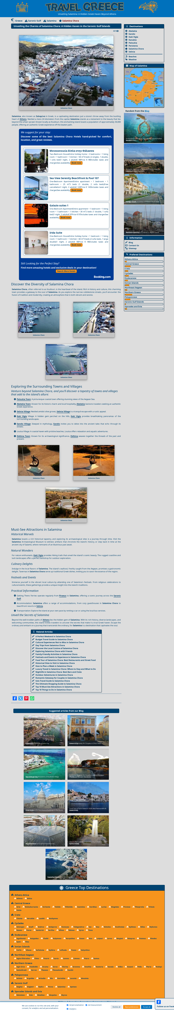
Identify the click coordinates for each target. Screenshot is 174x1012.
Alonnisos (20, 995)
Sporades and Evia (133, 306)
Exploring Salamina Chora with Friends (54, 651)
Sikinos (71, 930)
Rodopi (158, 967)
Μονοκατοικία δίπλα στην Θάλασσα (72, 150)
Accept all (146, 1007)
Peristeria (133, 45)
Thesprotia (139, 907)
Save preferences (131, 1007)
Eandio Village (24, 424)
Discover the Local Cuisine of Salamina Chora (57, 648)
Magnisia (115, 907)
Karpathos (70, 938)
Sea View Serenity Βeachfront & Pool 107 (74, 178)
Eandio (56, 424)
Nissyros (131, 938)
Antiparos (52, 927)
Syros (81, 930)
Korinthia (61, 978)
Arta (18, 907)
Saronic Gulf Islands (134, 301)
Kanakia (133, 40)
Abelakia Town (24, 404)
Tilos (27, 942)
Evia (31, 995)
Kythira (51, 950)
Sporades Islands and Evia (27, 991)
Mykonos (153, 927)
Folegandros (78, 927)
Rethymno (53, 918)
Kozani (130, 967)
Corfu (18, 950)
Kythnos (132, 927)
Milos (142, 927)
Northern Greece (133, 292)
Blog (81, 710)
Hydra (41, 987)
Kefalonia (40, 950)
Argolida (30, 978)
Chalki (45, 938)
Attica (29, 898)
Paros (28, 930)
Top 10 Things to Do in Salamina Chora (54, 689)
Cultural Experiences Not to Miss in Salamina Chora (60, 642)
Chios (36, 958)
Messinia (85, 978)
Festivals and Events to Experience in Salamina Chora (61, 657)
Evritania (46, 907)
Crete (127, 268)
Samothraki (21, 970)
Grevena (76, 967)
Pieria (148, 967)
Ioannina (81, 907)
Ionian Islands (131, 283)
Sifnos (61, 930)
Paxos (73, 950)
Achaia (19, 978)
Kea (97, 927)
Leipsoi (99, 938)
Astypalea (34, 938)
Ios (89, 927)
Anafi (30, 927)
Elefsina (74, 436)
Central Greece (132, 264)
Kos (90, 938)
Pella (139, 967)
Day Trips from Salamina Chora (50, 645)
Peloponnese (131, 297)
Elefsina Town (23, 436)
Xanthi (70, 970)
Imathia (87, 967)
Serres (34, 970)
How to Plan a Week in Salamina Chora (54, 666)
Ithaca (28, 950)
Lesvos (66, 958)
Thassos (44, 970)
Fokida (57, 907)
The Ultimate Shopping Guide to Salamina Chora (58, 684)
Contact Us (134, 245)
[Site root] (23, 7)
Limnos (76, 958)
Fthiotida (69, 907)
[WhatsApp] (32, 699)
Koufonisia (119, 927)
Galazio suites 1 (59, 205)
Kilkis (120, 967)
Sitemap (132, 248)
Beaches (132, 56)
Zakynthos (85, 950)
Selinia (39, 606)
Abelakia (81, 404)
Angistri (30, 987)
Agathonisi (21, 938)
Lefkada (63, 950)
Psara (86, 958)
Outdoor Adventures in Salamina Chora (54, 675)
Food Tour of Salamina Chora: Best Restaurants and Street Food (66, 660)
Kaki (19, 416)
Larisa (104, 907)
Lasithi (41, 918)
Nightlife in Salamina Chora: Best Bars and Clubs (59, 672)
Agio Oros (20, 967)
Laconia (72, 978)
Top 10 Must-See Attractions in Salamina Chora (58, 686)
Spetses (73, 987)
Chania (19, 918)
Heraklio (30, 918)
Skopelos (53, 995)
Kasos (81, 938)
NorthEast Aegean (23, 954)
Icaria (56, 958)
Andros (41, 927)
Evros (55, 967)
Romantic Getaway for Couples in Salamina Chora (59, 678)
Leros (109, 938)
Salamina (51, 20)
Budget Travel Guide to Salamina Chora (54, 639)
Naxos (19, 930)
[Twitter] (20, 699)
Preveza (126, 907)
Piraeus (62, 595)
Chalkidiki (33, 967)
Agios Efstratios (23, 958)
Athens (23, 119)
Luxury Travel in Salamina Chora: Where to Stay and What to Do (66, 669)
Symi (18, 942)
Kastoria (99, 967)
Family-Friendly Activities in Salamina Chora (56, 654)
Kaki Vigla (76, 416)
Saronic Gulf (34, 20)
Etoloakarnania (31, 907)
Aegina (19, 987)
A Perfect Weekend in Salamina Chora (53, 636)
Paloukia (133, 43)
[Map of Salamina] (144, 87)
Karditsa (93, 907)
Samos (96, 958)
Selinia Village (23, 411)
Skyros (64, 995)
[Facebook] (14, 699)
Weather (133, 59)
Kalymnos (57, 938)
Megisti (119, 938)
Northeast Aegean (133, 287)
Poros (50, 987)
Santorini (40, 930)
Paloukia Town (24, 399)
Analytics (72, 1009)
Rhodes (153, 938)
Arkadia (41, 978)
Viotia (18, 910)
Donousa (65, 927)
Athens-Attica (131, 259)
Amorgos (20, 927)
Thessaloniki (57, 970)
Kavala (110, 967)
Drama (45, 967)
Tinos (90, 930)
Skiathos (41, 995)
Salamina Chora (136, 48)
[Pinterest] (26, 699)
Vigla (24, 416)
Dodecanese (130, 278)
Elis (51, 978)
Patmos (142, 938)
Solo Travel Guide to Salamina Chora (53, 681)
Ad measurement (95, 1005)
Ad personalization (76, 1005)
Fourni (46, 958)
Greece (18, 20)
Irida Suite (56, 232)
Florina (65, 967)
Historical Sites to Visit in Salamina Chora (55, 663)
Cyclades (129, 273)
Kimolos (107, 927)
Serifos (51, 930)
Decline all (116, 1007)
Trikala (151, 907)
